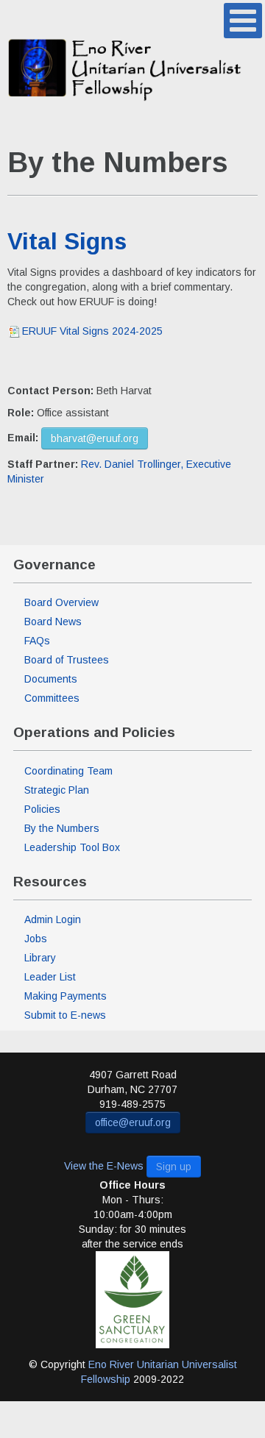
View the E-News (104, 1166)
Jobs (35, 938)
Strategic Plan (56, 790)
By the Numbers (61, 828)
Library (40, 958)
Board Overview (61, 602)
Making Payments (65, 996)
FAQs (37, 641)
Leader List (50, 977)
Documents (50, 679)
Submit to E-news (65, 1015)
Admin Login (52, 919)
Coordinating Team (68, 771)
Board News (53, 621)
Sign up (173, 1166)
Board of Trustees (66, 660)
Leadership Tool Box (72, 847)
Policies (42, 809)
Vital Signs (67, 241)
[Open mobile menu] (243, 20)
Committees (52, 698)
